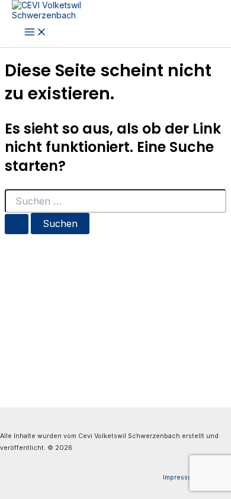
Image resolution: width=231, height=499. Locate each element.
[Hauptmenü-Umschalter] (35, 32)
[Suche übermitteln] (16, 224)
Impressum (180, 477)
